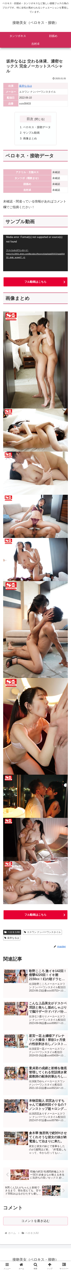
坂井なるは (25, 85)
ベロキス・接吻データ (37, 127)
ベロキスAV (13, 932)
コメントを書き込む (35, 1221)
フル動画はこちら (35, 281)
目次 (30, 119)
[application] (35, 253)
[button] (63, 781)
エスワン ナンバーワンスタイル (44, 932)
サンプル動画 (31, 132)
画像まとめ (30, 138)
